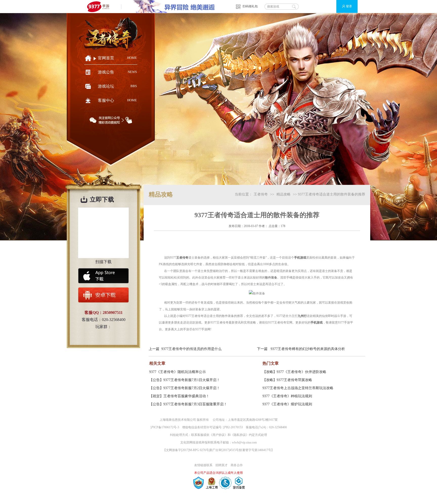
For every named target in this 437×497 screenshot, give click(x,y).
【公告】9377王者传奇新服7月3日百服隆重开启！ (188, 404)
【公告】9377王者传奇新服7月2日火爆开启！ (184, 388)
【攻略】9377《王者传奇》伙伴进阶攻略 (294, 372)
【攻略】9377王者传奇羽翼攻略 (287, 380)
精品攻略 (283, 194)
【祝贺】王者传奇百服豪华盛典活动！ (179, 396)
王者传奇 (261, 194)
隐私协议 (240, 435)
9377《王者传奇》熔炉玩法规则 (287, 404)
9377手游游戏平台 (100, 6)
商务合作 (237, 465)
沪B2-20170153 (233, 427)
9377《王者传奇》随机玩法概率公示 (177, 372)
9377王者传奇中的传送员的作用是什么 (191, 349)
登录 (349, 6)
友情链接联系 (203, 465)
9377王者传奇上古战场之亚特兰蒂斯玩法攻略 (298, 388)
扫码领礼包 (250, 6)
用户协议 (218, 435)
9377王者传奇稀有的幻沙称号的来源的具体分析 (308, 349)
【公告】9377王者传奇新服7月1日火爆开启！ (184, 380)
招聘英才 (221, 465)
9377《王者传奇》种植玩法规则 (287, 396)
